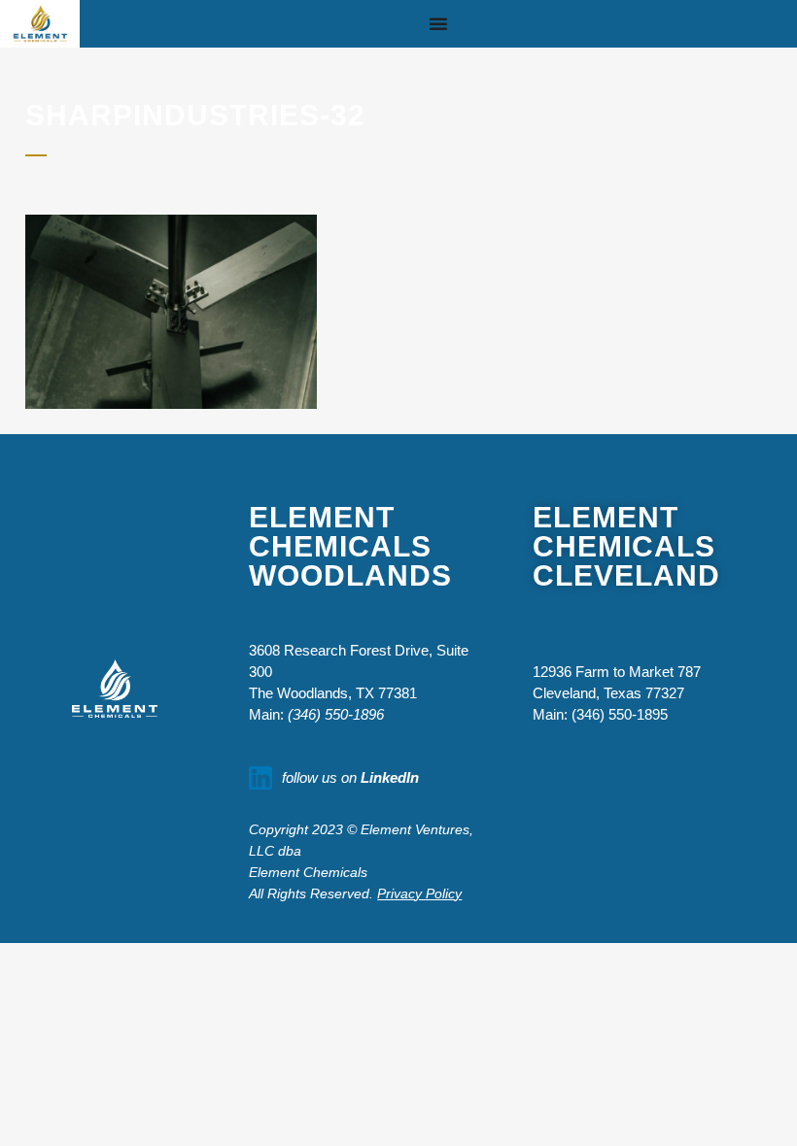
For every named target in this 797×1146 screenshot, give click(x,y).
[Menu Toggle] (438, 23)
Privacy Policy (419, 893)
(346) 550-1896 (336, 714)
